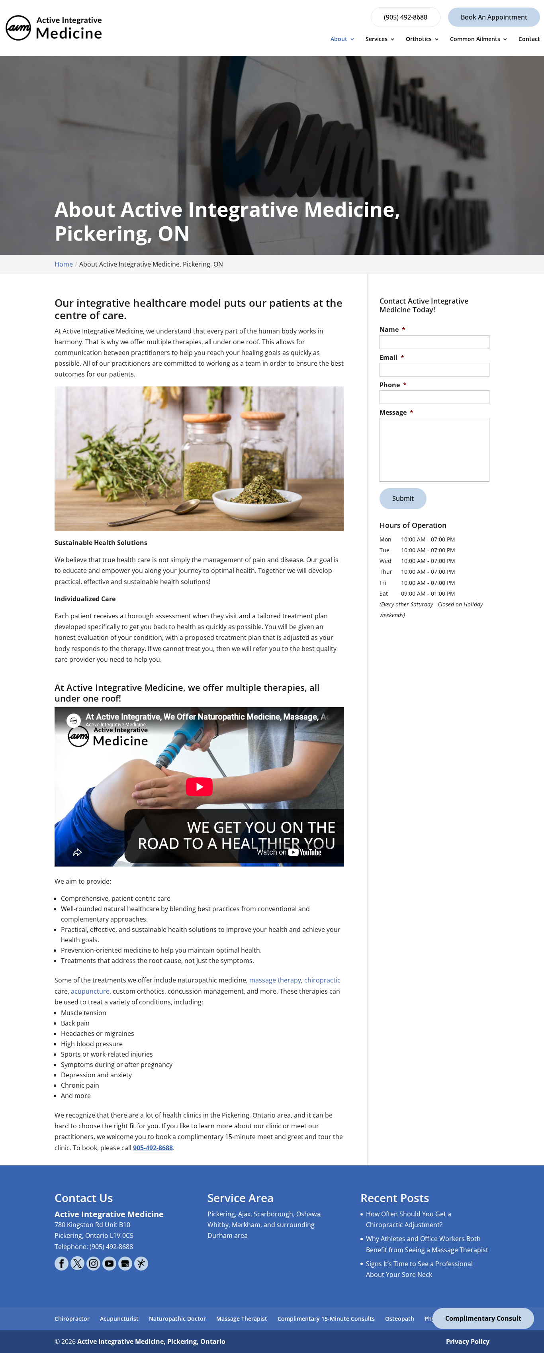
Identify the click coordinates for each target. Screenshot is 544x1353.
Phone (393, 385)
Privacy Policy (467, 1341)
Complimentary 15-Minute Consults (326, 1318)
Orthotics (419, 39)
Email (392, 357)
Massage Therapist (241, 1318)
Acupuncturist (119, 1318)
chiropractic (322, 980)
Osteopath (399, 1318)
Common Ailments (475, 39)
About (339, 39)
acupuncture (90, 991)
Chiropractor (72, 1318)
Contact (529, 39)
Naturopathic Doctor (177, 1318)
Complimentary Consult (483, 1318)
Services (376, 39)
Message (396, 412)
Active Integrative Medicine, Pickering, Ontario (151, 1341)
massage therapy (275, 980)
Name (392, 330)
